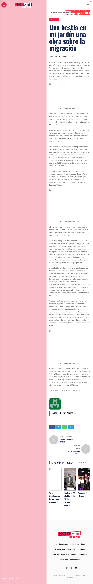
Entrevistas (75, 544)
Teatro (73, 554)
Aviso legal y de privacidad (70, 559)
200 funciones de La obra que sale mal (54, 498)
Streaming (65, 554)
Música (56, 554)
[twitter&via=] (17, 578)
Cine (55, 544)
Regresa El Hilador (82, 495)
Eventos (84, 544)
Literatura (81, 549)
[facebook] (12, 578)
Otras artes (82, 554)
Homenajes (71, 549)
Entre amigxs (64, 544)
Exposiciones (60, 549)
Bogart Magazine (56, 56)
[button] (91, 2)
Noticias (54, 19)
